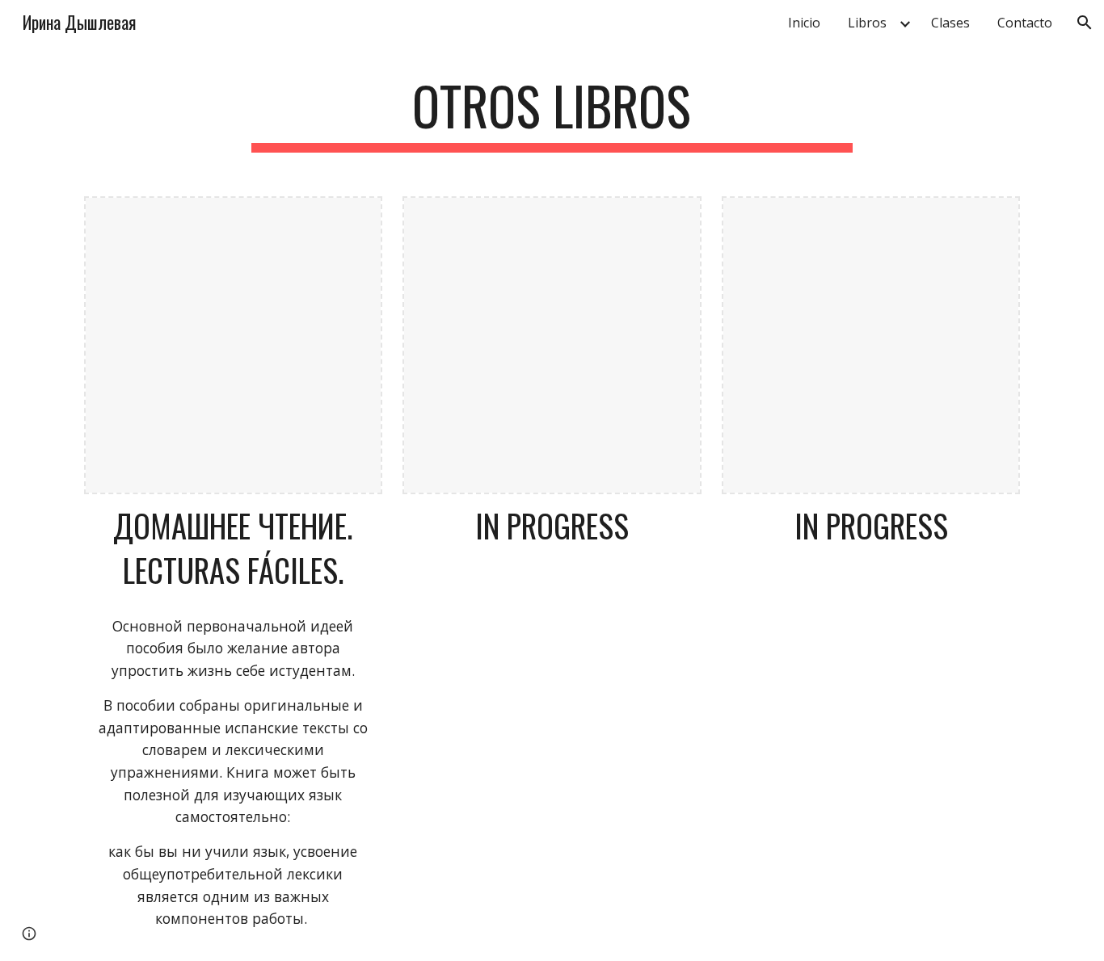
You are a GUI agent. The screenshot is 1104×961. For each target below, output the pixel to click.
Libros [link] (867, 22)
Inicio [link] (804, 22)
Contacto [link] (1024, 22)
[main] (552, 113)
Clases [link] (950, 22)
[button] (1084, 22)
